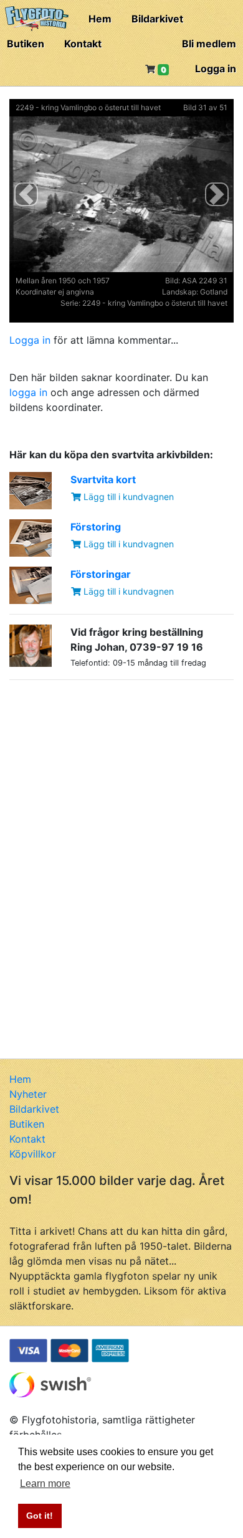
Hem (100, 18)
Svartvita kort (103, 479)
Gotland (213, 291)
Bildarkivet (157, 18)
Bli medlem (209, 43)
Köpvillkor (32, 1154)
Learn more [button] (45, 1483)
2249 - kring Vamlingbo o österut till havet (88, 107)
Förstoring (95, 527)
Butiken (25, 43)
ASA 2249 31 (204, 280)
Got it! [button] (39, 1516)
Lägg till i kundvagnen (127, 496)
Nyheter (28, 1094)
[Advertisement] (102, 768)
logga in (28, 392)
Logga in (215, 68)
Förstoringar (100, 574)
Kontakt (83, 43)
